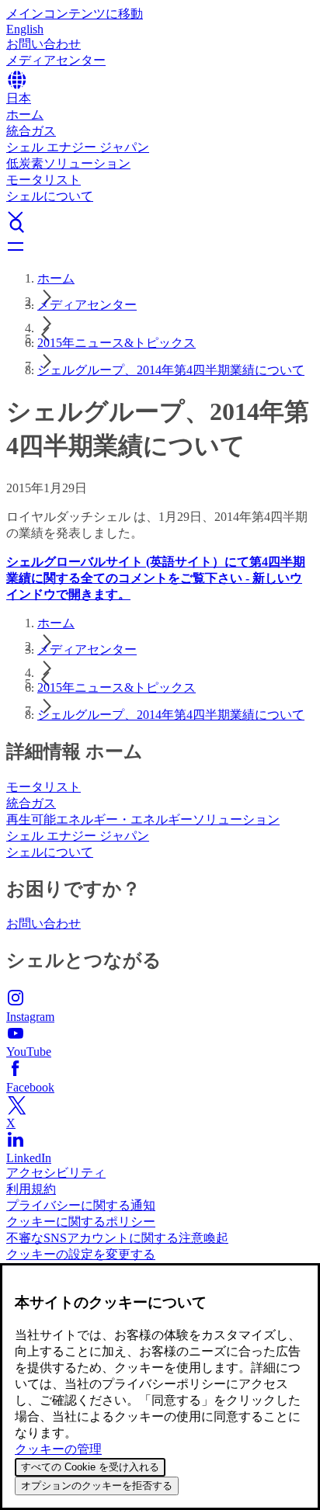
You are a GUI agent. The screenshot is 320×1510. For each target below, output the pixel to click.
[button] (160, 202)
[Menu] (160, 248)
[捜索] (160, 226)
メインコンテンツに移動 (74, 13)
